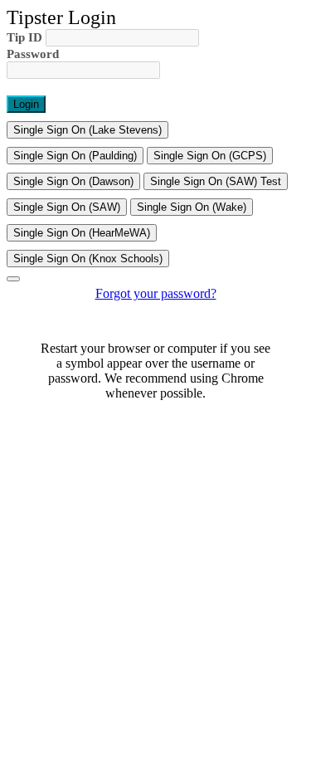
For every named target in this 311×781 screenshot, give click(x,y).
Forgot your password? (155, 293)
